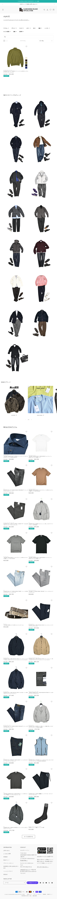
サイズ (20, 28)
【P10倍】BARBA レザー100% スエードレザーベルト (13, 625)
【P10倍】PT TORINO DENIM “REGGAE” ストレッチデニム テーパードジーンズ (41, 592)
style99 (15, 374)
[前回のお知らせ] (2, 4)
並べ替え (42, 40)
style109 (15, 200)
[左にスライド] (25, 419)
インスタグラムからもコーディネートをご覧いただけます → (16, 19)
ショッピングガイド (8, 871)
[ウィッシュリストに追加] (26, 46)
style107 (15, 235)
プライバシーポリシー (8, 863)
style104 (40, 270)
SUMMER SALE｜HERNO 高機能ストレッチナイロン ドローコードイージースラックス (41, 794)
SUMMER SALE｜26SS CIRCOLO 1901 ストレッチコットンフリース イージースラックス (41, 626)
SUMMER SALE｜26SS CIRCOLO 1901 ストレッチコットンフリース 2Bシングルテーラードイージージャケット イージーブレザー (15, 659)
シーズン (47, 28)
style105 (15, 270)
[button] (2, 9)
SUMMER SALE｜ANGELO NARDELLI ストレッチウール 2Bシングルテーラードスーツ (15, 828)
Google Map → (24, 860)
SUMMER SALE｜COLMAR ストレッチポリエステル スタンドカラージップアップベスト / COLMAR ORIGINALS (41, 760)
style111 (15, 165)
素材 (40, 28)
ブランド (13, 28)
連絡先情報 (35, 895)
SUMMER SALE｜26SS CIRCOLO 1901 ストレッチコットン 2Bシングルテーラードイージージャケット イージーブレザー (41, 659)
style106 (40, 235)
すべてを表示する (28, 836)
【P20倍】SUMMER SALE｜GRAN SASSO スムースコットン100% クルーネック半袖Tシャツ (40, 457)
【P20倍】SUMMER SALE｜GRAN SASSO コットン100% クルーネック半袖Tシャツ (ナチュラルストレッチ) (15, 794)
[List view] (7, 41)
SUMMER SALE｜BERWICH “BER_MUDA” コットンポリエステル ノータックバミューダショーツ (15, 760)
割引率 (20, 31)
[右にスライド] (31, 419)
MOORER (13, 415)
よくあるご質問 (7, 853)
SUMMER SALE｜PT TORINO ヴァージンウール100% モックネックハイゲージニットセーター (15, 72)
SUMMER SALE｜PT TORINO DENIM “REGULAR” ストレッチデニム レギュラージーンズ (15, 727)
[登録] (24, 882)
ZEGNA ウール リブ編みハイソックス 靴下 (36, 827)
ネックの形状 (6, 31)
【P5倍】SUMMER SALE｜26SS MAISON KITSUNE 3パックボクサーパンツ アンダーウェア (41, 693)
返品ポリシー (29, 894)
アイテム (5, 28)
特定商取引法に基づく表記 (26, 895)
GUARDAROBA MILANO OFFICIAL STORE (16, 894)
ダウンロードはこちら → (43, 866)
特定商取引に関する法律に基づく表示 (11, 867)
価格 (14, 31)
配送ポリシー (49, 894)
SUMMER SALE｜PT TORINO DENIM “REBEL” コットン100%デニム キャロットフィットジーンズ (15, 592)
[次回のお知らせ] (54, 4)
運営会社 (5, 874)
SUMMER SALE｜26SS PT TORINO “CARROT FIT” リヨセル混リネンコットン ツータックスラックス (15, 524)
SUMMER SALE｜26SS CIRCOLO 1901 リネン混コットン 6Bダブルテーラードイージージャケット (15, 693)
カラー (27, 28)
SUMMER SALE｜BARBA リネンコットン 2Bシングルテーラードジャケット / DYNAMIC (41, 524)
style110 (40, 165)
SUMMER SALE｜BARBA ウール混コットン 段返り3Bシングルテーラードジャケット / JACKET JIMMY (41, 727)
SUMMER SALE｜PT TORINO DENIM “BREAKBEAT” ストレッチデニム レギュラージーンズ (15, 491)
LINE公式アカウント (25, 869)
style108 (40, 200)
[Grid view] (4, 41)
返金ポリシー (6, 860)
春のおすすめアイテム (10, 427)
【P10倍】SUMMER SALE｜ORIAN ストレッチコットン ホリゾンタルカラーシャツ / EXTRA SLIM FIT (15, 457)
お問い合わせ (6, 850)
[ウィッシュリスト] (50, 9)
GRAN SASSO (39, 415)
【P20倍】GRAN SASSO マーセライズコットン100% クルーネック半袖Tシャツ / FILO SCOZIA (41, 491)
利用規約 (5, 856)
